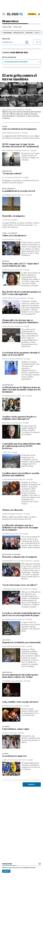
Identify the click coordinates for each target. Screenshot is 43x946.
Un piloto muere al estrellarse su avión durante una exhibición (20, 474)
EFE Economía (6, 195)
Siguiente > (31, 784)
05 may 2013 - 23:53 (24, 110)
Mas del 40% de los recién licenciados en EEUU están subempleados (21, 293)
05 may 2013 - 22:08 (32, 561)
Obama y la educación (12, 510)
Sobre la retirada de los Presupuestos (19, 129)
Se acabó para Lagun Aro (14, 756)
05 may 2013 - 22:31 (25, 396)
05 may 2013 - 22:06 (25, 646)
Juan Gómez (5, 534)
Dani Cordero (6, 619)
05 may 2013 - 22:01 (22, 706)
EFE (3, 733)
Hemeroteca (10, 21)
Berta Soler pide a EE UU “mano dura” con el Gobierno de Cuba (20, 265)
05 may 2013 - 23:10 (20, 133)
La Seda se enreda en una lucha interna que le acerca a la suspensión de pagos (21, 614)
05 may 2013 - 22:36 (22, 270)
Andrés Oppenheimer (8, 514)
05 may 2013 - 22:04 (23, 681)
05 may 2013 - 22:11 (23, 514)
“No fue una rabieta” (12, 174)
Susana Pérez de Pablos (9, 646)
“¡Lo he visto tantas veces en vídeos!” (19, 585)
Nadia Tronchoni (7, 561)
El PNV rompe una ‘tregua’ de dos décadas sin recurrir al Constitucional (20, 146)
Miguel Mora (6, 423)
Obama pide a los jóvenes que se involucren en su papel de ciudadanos (20, 321)
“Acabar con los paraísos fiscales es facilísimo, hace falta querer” (19, 418)
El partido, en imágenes (13, 216)
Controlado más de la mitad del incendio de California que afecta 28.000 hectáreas (21, 446)
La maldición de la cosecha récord (18, 191)
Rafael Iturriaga (7, 133)
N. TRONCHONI (6, 589)
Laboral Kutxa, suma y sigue (15, 729)
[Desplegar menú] (4, 14)
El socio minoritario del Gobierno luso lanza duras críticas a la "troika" (20, 676)
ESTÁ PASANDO (8, 32)
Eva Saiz (4, 270)
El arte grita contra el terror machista (19, 77)
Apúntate (6, 871)
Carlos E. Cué (6, 359)
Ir (36, 42)
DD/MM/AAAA (7, 42)
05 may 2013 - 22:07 (25, 619)
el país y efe (6, 760)
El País (4, 239)
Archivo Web (17, 27)
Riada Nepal (29, 32)
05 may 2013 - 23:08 (21, 177)
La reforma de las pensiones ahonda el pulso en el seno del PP (20, 354)
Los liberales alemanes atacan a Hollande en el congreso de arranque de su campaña (20, 528)
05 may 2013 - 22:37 (14, 239)
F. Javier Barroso (7, 479)
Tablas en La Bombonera (14, 236)
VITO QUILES (38, 32)
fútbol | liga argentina (9, 233)
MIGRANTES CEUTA (18, 32)
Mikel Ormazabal (7, 150)
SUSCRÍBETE (32, 14)
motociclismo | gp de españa (11, 554)
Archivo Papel (7, 27)
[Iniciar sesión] (39, 14)
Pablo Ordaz (6, 706)
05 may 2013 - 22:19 (25, 479)
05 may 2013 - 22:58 (25, 195)
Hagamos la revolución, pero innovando (21, 643)
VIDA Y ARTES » (6, 640)
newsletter (7, 864)
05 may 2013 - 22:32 (23, 359)
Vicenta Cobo (6, 298)
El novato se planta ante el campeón (19, 557)
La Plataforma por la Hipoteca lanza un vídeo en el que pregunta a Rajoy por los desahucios (21, 390)
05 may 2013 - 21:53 (26, 760)
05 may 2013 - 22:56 (10, 220)
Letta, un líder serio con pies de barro (20, 702)
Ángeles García (7, 110)
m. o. (3, 177)
